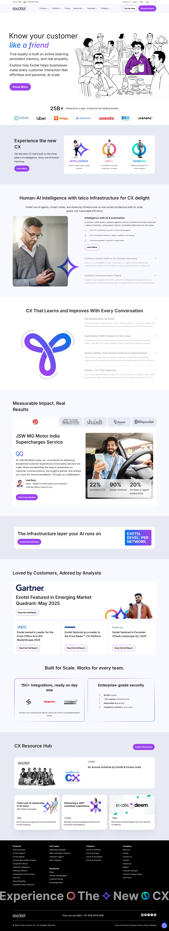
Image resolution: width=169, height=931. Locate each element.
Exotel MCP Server (20, 864)
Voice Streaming (19, 881)
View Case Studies (26, 497)
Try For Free (129, 8)
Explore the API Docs (29, 542)
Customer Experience (21, 867)
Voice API (16, 878)
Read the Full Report (27, 612)
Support (135, 2)
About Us (126, 850)
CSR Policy (127, 878)
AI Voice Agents (19, 853)
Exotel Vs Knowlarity (94, 857)
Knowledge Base (56, 882)
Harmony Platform (20, 871)
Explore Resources (143, 747)
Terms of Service (121, 925)
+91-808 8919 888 (32, 2)
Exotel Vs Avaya (92, 853)
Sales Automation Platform (59, 853)
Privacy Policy (143, 925)
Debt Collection (55, 860)
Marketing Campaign (57, 850)
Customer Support (56, 857)
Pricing (125, 853)
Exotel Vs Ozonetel (93, 860)
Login (141, 2)
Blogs (51, 872)
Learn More (22, 168)
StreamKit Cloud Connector (23, 885)
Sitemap (153, 925)
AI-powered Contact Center (24, 874)
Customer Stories (56, 879)
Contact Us (126, 2)
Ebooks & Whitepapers (58, 876)
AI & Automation (19, 850)
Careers (126, 860)
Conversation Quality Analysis (24, 860)
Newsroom (127, 864)
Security (132, 925)
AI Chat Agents (18, 857)
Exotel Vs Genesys (93, 850)
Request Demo (147, 8)
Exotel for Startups (130, 871)
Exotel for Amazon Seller (132, 874)
